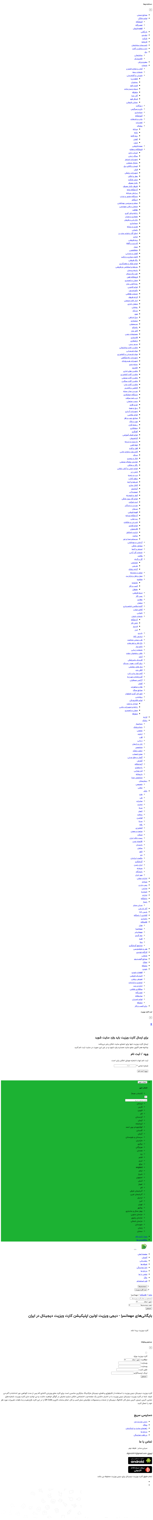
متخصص (138, 747)
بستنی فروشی (132, 102)
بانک (145, 791)
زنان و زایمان (137, 744)
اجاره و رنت (137, 986)
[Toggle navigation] (135, 1249)
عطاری (139, 599)
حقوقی (135, 589)
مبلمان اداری (133, 304)
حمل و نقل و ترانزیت (134, 576)
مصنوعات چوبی (131, 334)
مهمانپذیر (138, 932)
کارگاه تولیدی (141, 952)
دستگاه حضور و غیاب (129, 196)
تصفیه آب (133, 492)
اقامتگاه (144, 922)
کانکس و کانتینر (131, 388)
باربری (140, 633)
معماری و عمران (131, 216)
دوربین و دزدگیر (131, 505)
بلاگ (145, 1277)
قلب (140, 737)
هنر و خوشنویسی (140, 949)
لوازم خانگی (142, 18)
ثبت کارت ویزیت (140, 1290)
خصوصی (139, 784)
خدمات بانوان (136, 616)
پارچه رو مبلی (132, 270)
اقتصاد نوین (137, 841)
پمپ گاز (139, 596)
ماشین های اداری (130, 371)
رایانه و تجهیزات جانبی (128, 707)
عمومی (139, 730)
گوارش (139, 760)
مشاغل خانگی (137, 545)
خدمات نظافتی (132, 294)
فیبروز (135, 626)
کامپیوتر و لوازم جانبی (129, 451)
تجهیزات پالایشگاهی (129, 357)
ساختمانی (138, 55)
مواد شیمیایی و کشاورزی (127, 354)
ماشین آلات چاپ (131, 384)
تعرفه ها (144, 1264)
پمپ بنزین (142, 885)
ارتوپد (140, 734)
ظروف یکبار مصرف (130, 186)
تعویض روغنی (136, 979)
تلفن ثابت (143, 1369)
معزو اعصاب (137, 754)
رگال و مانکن (132, 465)
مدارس (144, 888)
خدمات (144, 65)
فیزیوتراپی (138, 771)
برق (146, 52)
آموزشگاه (138, 115)
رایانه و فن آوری (131, 213)
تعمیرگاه (139, 25)
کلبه (140, 939)
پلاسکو (135, 327)
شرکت (144, 38)
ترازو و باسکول (132, 532)
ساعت (135, 535)
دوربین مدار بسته (130, 391)
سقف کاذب (133, 478)
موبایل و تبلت (132, 703)
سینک (135, 310)
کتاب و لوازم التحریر (134, 68)
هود (136, 314)
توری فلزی (134, 404)
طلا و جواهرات (136, 687)
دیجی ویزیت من (140, 1421)
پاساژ (145, 902)
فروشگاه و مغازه (136, 149)
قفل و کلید (133, 448)
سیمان (135, 509)
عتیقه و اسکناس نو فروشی (126, 267)
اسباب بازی (133, 152)
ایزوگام (135, 199)
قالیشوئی (134, 529)
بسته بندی (133, 364)
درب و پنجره (133, 475)
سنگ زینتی (133, 156)
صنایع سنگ (137, 690)
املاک (145, 962)
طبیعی (135, 566)
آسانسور (134, 488)
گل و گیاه (138, 559)
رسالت (139, 814)
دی (141, 855)
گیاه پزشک (133, 569)
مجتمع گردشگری (135, 945)
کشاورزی (139, 828)
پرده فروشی (133, 240)
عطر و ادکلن (133, 176)
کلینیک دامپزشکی (135, 660)
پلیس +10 (143, 912)
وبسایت (144, 1363)
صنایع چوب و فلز (131, 418)
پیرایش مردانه (132, 193)
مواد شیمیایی (132, 351)
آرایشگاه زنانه (132, 189)
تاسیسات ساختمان (139, 45)
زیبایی (139, 740)
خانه (150, 1295)
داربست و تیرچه (131, 441)
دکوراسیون (133, 290)
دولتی (140, 787)
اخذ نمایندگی (142, 1267)
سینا (140, 821)
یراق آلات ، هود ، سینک (132, 663)
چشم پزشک (137, 750)
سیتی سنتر (137, 905)
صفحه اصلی (142, 1254)
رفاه (140, 824)
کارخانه (144, 42)
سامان (139, 848)
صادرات (139, 801)
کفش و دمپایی (132, 253)
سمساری (134, 320)
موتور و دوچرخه (136, 572)
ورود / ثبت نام (142, 1071)
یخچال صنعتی (132, 162)
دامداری (144, 918)
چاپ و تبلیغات (136, 119)
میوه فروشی (137, 592)
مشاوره (139, 579)
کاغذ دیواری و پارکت (129, 257)
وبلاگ (145, 1425)
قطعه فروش (137, 28)
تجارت (139, 804)
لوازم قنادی (133, 525)
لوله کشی (134, 445)
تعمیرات (139, 122)
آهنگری (135, 431)
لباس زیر (134, 472)
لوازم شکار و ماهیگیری (128, 263)
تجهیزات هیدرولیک (130, 361)
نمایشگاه (138, 996)
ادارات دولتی (142, 878)
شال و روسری (132, 458)
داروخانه (139, 774)
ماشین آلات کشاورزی (129, 374)
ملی (141, 797)
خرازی (135, 236)
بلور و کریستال (132, 273)
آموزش (144, 1257)
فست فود (134, 85)
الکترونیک (138, 58)
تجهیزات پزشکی (131, 173)
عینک (135, 455)
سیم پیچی (133, 344)
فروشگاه (139, 21)
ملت (140, 794)
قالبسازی (134, 337)
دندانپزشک (138, 727)
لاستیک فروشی (136, 975)
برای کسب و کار (141, 1006)
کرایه (145, 717)
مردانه (135, 129)
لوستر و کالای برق (131, 166)
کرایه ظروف (133, 297)
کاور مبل (134, 330)
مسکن (139, 834)
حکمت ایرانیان (136, 858)
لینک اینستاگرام (140, 1373)
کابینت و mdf (132, 243)
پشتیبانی (143, 1261)
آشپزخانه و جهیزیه (134, 676)
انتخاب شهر (142, 1082)
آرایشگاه (134, 619)
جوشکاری (134, 428)
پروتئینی (138, 697)
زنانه (136, 132)
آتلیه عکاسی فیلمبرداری (132, 606)
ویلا (141, 942)
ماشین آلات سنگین (130, 381)
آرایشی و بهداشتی (135, 542)
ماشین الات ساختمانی (128, 347)
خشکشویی (133, 250)
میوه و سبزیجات (131, 89)
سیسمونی (133, 324)
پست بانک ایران (135, 838)
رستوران (134, 82)
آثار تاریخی (142, 908)
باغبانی (135, 230)
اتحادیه (144, 891)
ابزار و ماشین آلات (139, 48)
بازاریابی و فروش (131, 220)
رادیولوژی (138, 767)
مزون (136, 142)
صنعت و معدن (136, 831)
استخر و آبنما (137, 549)
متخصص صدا (136, 777)
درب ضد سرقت (132, 398)
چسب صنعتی (132, 401)
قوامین (139, 818)
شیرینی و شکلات (131, 522)
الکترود (135, 367)
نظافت (135, 210)
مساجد (144, 881)
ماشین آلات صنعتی (130, 377)
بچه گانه (134, 136)
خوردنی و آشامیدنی (134, 75)
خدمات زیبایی (136, 650)
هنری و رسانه (132, 226)
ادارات (144, 895)
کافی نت (139, 670)
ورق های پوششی (135, 666)
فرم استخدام (142, 1281)
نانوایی (139, 613)
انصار (140, 811)
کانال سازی (133, 485)
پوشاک (139, 126)
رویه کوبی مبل (132, 283)
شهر (140, 851)
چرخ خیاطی (133, 317)
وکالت (140, 556)
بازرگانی (144, 31)
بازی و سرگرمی (136, 109)
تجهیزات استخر (131, 159)
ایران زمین (138, 865)
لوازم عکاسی (132, 414)
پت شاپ (134, 519)
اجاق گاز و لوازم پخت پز (128, 233)
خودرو (145, 969)
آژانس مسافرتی (136, 680)
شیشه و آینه (132, 482)
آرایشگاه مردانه (132, 515)
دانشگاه (144, 898)
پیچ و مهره (133, 408)
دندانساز (139, 724)
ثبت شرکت (133, 502)
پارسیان (139, 844)
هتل (140, 925)
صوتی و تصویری (131, 280)
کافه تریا (134, 79)
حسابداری (138, 112)
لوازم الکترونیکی (135, 700)
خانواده (135, 582)
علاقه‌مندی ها (141, 1240)
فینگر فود (134, 99)
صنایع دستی (142, 15)
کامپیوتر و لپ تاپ (135, 673)
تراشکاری (134, 341)
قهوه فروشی (133, 512)
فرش (136, 169)
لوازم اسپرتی (137, 999)
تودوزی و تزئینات (135, 982)
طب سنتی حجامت (134, 640)
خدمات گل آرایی (135, 552)
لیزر (136, 629)
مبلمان (139, 603)
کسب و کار (133, 586)
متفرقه (135, 92)
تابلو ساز (139, 646)
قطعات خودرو (137, 972)
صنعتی (144, 955)
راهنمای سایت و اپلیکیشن (136, 1428)
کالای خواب (137, 609)
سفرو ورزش (142, 62)
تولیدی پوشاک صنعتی (129, 461)
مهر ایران (138, 875)
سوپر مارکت (133, 179)
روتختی (135, 307)
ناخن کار (134, 623)
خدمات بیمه (137, 72)
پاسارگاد (139, 871)
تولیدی (144, 35)
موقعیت (144, 1359)
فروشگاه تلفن (132, 277)
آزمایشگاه (138, 764)
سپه (140, 807)
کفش (135, 139)
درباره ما (144, 1271)
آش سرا (134, 95)
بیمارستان (143, 781)
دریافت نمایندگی (140, 1435)
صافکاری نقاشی (136, 989)
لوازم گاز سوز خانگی (130, 498)
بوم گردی (138, 935)
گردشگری (138, 861)
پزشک (144, 720)
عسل (136, 246)
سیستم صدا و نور (130, 539)
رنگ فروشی (133, 260)
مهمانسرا (138, 928)
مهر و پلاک (133, 421)
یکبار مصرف (133, 183)
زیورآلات (139, 105)
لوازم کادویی (133, 287)
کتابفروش (134, 438)
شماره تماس (142, 1065)
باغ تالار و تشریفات (134, 643)
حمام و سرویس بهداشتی (127, 203)
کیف (140, 656)
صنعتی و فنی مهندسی (128, 206)
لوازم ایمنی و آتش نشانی (127, 468)
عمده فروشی (137, 146)
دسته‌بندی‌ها (142, 1286)
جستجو (148, 1308)
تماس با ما (143, 1274)
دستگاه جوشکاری (130, 394)
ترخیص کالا (137, 636)
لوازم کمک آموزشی (130, 435)
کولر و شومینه (132, 495)
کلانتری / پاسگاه (140, 915)
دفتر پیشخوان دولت (134, 653)
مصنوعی (134, 562)
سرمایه (139, 868)
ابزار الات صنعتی (131, 300)
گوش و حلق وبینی (135, 757)
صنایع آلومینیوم (140, 959)
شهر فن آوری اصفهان (133, 693)
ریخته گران (133, 425)
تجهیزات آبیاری (131, 411)
